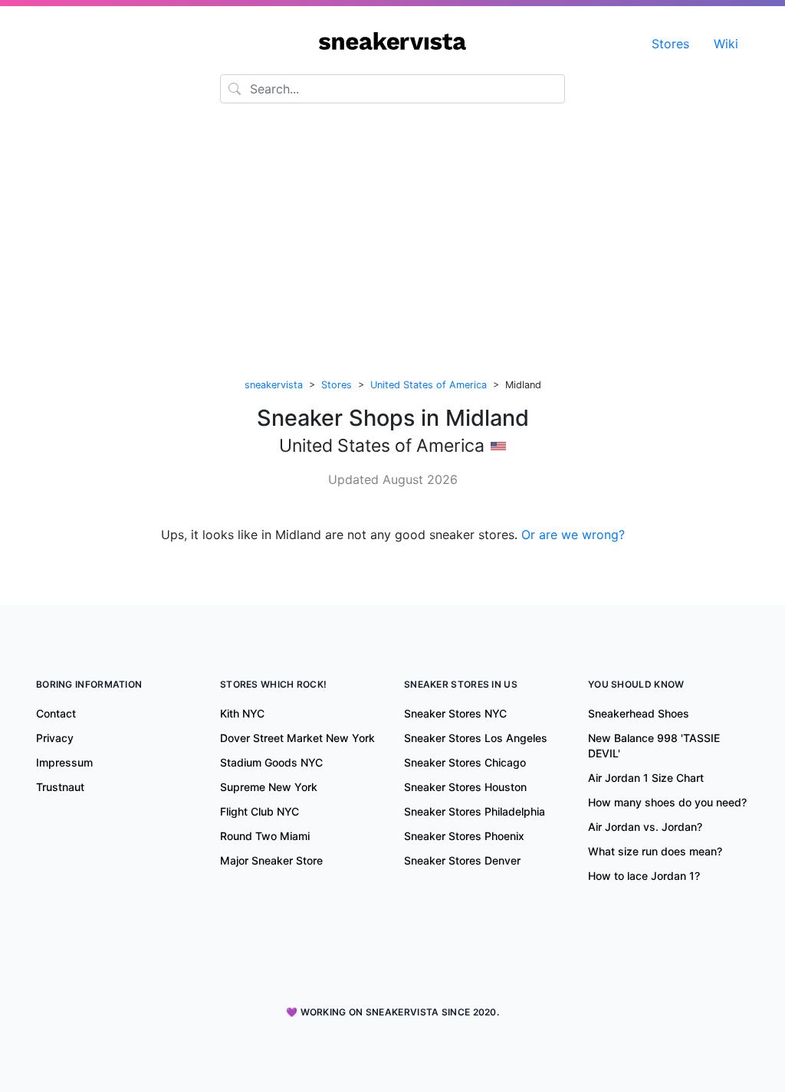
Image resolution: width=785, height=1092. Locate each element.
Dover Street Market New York (297, 737)
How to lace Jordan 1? (644, 875)
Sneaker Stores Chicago (465, 762)
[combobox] (392, 88)
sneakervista (274, 385)
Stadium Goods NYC (271, 762)
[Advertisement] (392, 243)
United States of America (428, 385)
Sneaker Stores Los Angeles (475, 737)
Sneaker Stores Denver (462, 860)
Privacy (55, 737)
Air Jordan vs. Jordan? (645, 826)
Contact (56, 713)
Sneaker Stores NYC (455, 713)
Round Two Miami (265, 835)
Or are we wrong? (573, 534)
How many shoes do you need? (667, 802)
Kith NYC (242, 713)
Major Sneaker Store (271, 860)
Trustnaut (60, 786)
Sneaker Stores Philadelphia (474, 811)
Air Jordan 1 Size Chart (646, 777)
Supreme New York (268, 786)
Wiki (726, 43)
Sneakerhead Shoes (638, 713)
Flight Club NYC (259, 811)
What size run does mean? (655, 851)
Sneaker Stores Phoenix (464, 835)
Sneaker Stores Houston (465, 786)
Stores (670, 43)
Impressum (64, 762)
